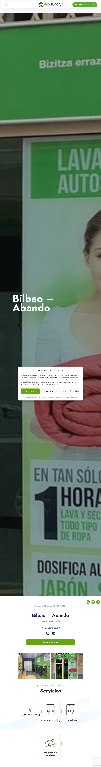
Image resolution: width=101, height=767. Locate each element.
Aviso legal (73, 397)
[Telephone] (47, 633)
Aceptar (30, 391)
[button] (6, 4)
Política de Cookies (30, 397)
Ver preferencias (71, 391)
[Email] (53, 633)
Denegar (50, 391)
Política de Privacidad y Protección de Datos (53, 397)
